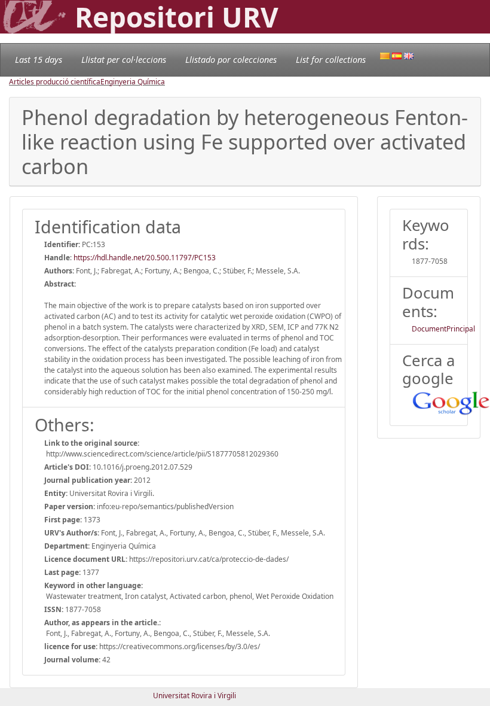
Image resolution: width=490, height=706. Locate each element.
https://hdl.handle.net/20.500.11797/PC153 (145, 257)
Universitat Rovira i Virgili (194, 695)
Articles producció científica (54, 82)
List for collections (331, 59)
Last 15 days (38, 59)
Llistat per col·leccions (123, 59)
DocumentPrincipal (443, 329)
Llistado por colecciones (231, 59)
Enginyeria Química (132, 82)
